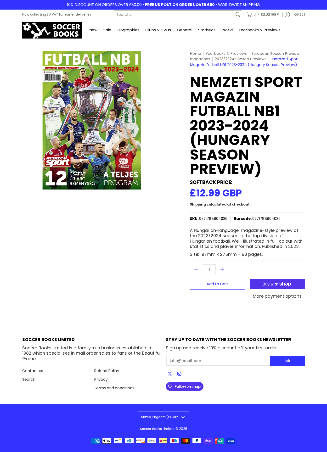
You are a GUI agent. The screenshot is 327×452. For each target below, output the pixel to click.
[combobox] (174, 15)
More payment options (277, 296)
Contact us (32, 371)
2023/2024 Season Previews (240, 59)
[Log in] (287, 15)
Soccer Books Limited (157, 429)
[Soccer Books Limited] (52, 30)
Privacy (101, 379)
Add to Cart (217, 284)
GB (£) (299, 14)
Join (287, 360)
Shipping (198, 204)
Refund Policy (106, 371)
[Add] (222, 269)
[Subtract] (196, 269)
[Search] (238, 15)
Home (195, 53)
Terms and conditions (114, 388)
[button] (169, 374)
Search (28, 379)
